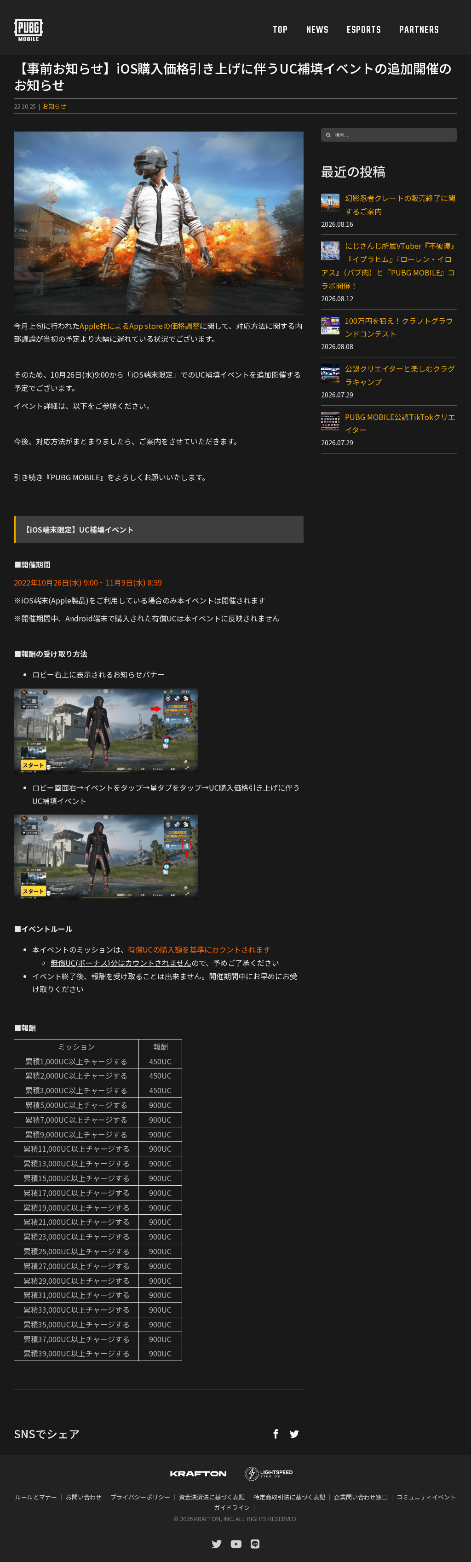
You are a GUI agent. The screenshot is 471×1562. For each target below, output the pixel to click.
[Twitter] (294, 1433)
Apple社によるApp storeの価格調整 (140, 325)
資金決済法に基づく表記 (212, 1497)
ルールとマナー (36, 1497)
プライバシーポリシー (140, 1497)
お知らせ (54, 106)
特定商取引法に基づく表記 (289, 1497)
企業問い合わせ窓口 (361, 1497)
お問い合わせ (84, 1497)
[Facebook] (276, 1433)
